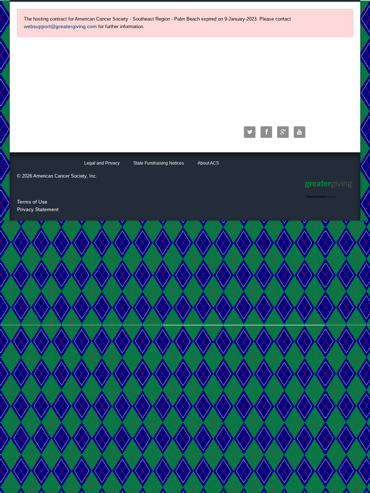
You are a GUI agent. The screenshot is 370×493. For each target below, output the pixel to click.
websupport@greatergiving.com (60, 26)
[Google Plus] (284, 132)
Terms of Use (32, 202)
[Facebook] (268, 132)
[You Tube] (301, 132)
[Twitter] (251, 132)
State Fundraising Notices (158, 163)
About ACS (208, 163)
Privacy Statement (38, 209)
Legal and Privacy (102, 163)
